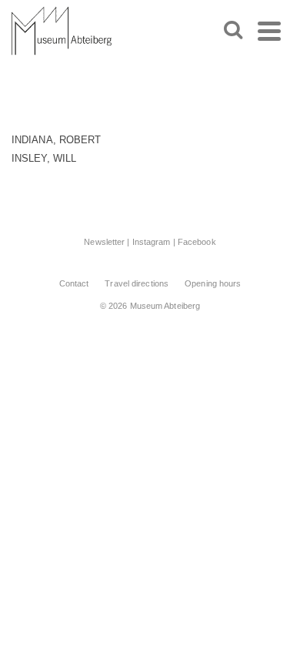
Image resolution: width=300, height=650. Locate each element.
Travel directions (136, 283)
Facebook (197, 241)
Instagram (151, 241)
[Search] (233, 31)
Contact (74, 283)
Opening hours (213, 283)
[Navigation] (269, 31)
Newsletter (104, 241)
